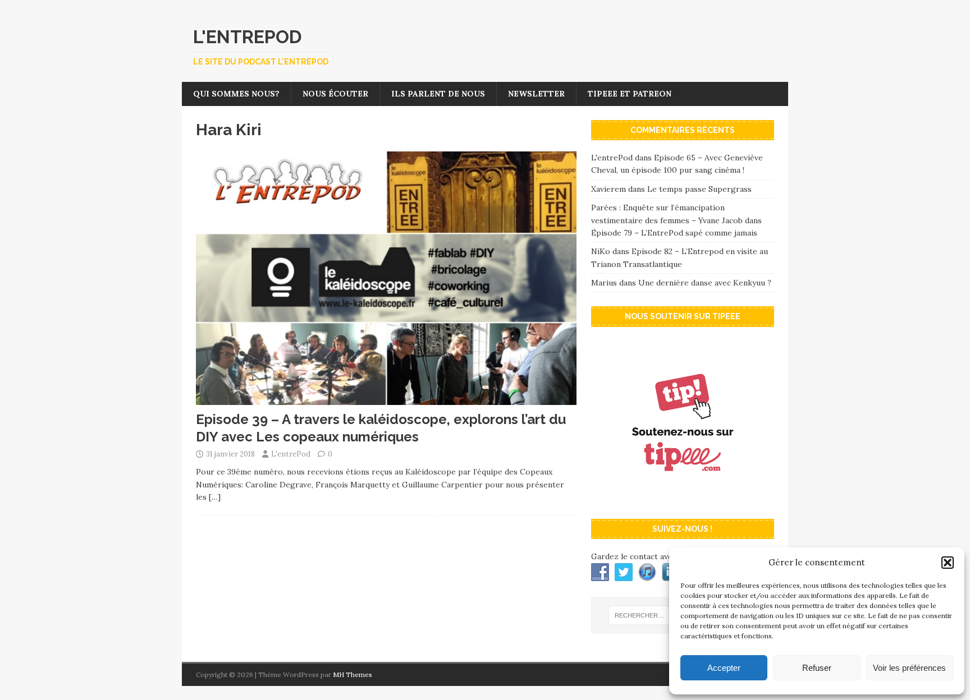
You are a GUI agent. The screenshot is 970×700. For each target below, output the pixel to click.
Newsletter (536, 94)
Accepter (723, 668)
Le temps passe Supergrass (699, 189)
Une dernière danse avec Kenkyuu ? (704, 283)
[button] (947, 562)
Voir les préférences (909, 668)
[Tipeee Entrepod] (682, 499)
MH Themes (352, 674)
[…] (215, 497)
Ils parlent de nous (438, 94)
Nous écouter (335, 94)
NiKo (600, 251)
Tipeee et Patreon (629, 94)
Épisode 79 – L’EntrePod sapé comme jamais (674, 233)
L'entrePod (290, 454)
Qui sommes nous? (236, 94)
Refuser (816, 668)
